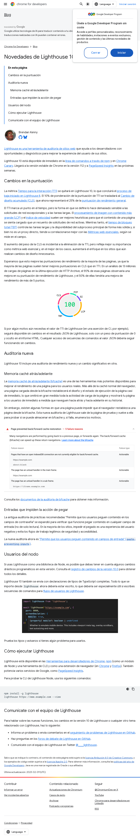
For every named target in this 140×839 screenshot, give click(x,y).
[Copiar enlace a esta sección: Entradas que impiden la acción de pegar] (71, 510)
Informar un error (13, 789)
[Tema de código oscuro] (127, 689)
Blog (7, 15)
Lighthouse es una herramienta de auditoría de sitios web (39, 148)
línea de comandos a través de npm (87, 161)
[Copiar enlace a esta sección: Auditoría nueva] (36, 354)
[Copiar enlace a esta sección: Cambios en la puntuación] (55, 181)
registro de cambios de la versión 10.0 (94, 569)
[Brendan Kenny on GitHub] (20, 138)
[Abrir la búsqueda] (81, 4)
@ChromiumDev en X (106, 789)
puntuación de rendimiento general (104, 200)
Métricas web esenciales (103, 232)
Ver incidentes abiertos (16, 795)
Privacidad (26, 823)
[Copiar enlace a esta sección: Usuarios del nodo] (41, 555)
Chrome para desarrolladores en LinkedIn (112, 802)
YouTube (99, 795)
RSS (97, 808)
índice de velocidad (38, 217)
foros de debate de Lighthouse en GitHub (64, 739)
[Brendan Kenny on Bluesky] (25, 138)
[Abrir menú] (5, 4)
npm (108, 661)
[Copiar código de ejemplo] (133, 689)
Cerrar (96, 52)
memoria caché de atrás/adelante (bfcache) (35, 381)
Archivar (54, 800)
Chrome (104, 666)
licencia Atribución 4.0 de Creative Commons (108, 757)
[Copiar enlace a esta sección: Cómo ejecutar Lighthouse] (57, 651)
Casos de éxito (57, 795)
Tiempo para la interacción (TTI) (37, 191)
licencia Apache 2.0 (57, 761)
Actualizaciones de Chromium (65, 789)
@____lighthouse (86, 745)
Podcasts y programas (61, 806)
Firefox (116, 666)
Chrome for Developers (16, 46)
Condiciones (11, 823)
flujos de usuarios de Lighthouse (63, 591)
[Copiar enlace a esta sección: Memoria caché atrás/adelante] (56, 374)
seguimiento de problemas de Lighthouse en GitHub (102, 732)
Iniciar (122, 52)
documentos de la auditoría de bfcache (45, 499)
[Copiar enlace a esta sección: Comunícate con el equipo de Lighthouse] (84, 711)
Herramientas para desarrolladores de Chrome (75, 661)
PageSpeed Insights (101, 166)
